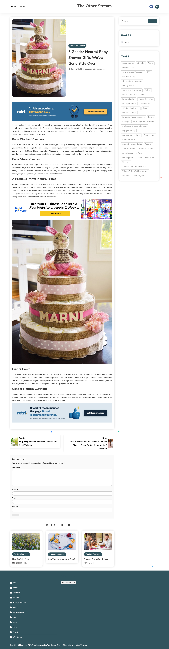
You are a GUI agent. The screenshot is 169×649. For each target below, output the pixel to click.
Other (15, 622)
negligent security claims (131, 135)
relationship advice (129, 140)
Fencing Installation (129, 103)
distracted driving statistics (132, 81)
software (139, 153)
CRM (148, 72)
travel (139, 158)
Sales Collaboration (146, 148)
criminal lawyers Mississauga (132, 72)
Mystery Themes (80, 645)
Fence (124, 94)
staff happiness (128, 158)
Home (13, 7)
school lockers (127, 153)
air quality (140, 63)
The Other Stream (94, 6)
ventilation (126, 175)
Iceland (133, 113)
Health (15, 607)
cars (134, 67)
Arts (14, 583)
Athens (150, 63)
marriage (125, 121)
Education (16, 598)
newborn (102, 69)
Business (16, 593)
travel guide (149, 158)
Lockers (151, 117)
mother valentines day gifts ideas (134, 126)
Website (15, 506)
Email (14, 498)
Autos (15, 588)
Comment (16, 467)
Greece (145, 108)
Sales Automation (129, 148)
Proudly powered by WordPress (44, 645)
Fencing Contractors (146, 99)
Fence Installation (128, 99)
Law (14, 617)
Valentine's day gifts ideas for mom (135, 171)
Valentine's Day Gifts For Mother (134, 167)
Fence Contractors (137, 94)
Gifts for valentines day (130, 108)
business (125, 67)
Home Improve (18, 612)
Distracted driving (128, 76)
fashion (147, 90)
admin (89, 69)
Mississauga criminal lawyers (143, 121)
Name (15, 490)
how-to (125, 113)
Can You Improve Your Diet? (61, 559)
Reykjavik (148, 144)
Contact (22, 7)
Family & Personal (77, 46)
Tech (15, 627)
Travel (15, 632)
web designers (139, 175)
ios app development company (133, 117)
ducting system (128, 86)
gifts (97, 69)
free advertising (145, 103)
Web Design (17, 637)
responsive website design (132, 144)
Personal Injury (149, 135)
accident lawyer (128, 63)
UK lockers (126, 162)
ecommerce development (131, 90)
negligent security (128, 131)
